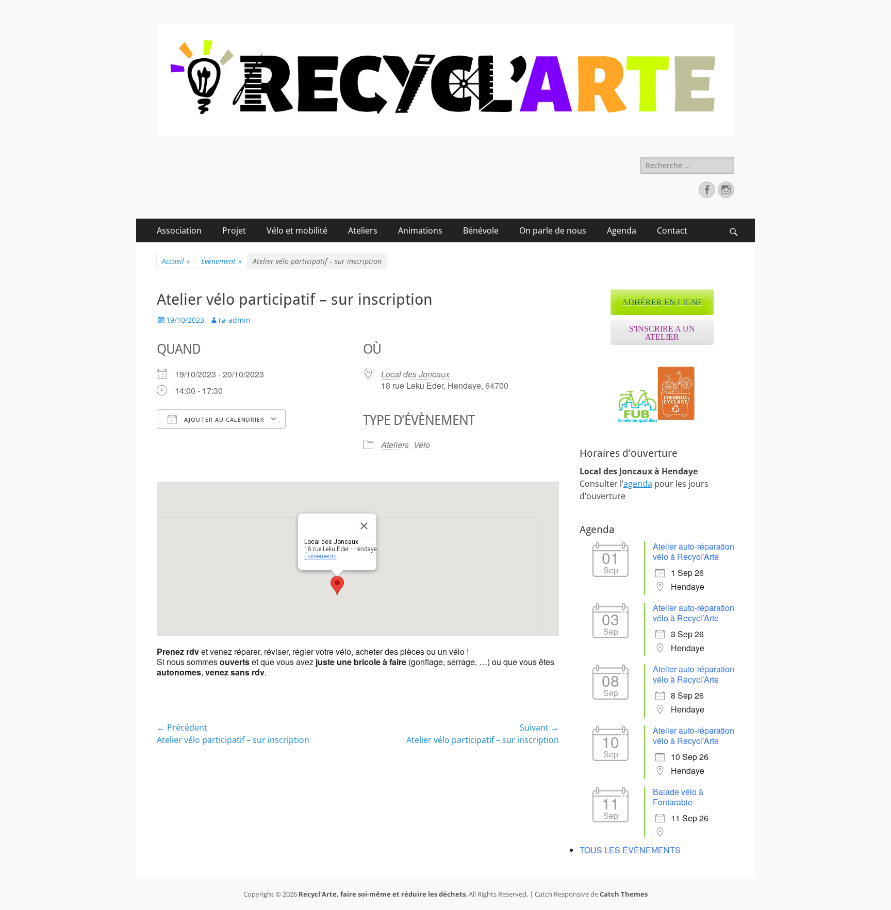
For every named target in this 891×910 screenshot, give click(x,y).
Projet (234, 230)
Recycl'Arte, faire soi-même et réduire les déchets (382, 894)
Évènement (221, 261)
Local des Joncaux (415, 374)
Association (179, 230)
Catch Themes (624, 894)
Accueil (176, 261)
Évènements (320, 556)
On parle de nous (552, 230)
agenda (637, 483)
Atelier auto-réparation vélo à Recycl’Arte (693, 551)
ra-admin (235, 320)
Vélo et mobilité (297, 230)
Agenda (621, 230)
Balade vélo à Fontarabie (678, 797)
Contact (672, 230)
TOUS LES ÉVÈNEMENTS (630, 850)
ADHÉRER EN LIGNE (662, 302)
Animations (420, 230)
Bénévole (481, 230)
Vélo (422, 445)
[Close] (364, 526)
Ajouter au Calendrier (223, 419)
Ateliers (362, 230)
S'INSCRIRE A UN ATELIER (662, 332)
